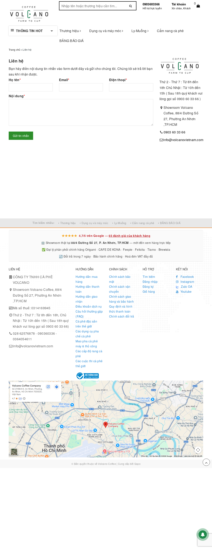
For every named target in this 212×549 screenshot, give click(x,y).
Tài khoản (179, 4)
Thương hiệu (69, 30)
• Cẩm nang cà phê (142, 223)
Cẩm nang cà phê (170, 30)
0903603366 (151, 4)
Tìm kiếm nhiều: (43, 223)
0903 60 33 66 (174, 132)
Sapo (137, 463)
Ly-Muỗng (139, 30)
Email (64, 79)
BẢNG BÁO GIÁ (71, 40)
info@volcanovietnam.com (183, 139)
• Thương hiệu (67, 223)
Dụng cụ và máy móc (105, 30)
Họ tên (15, 79)
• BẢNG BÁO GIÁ (169, 223)
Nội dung (17, 95)
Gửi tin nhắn (21, 136)
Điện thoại (118, 79)
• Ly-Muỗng (119, 223)
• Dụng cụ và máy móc (94, 223)
